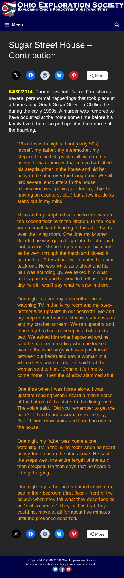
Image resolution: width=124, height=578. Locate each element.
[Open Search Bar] (117, 24)
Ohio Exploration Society (79, 560)
